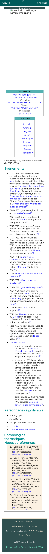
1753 (29, 95)
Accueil (6, 3)
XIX (31, 108)
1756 (19, 97)
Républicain (27, 153)
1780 (40, 102)
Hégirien (27, 145)
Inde (12, 181)
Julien (27, 135)
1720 (9, 102)
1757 (24, 97)
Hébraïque (27, 138)
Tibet (22, 219)
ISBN (15, 452)
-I (19, 114)
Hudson (35, 348)
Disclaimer (32, 526)
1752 (24, 95)
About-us (19, 521)
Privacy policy (18, 526)
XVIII (25, 108)
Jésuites (23, 314)
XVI (13, 108)
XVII (19, 108)
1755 (15, 97)
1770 (35, 102)
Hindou (27, 142)
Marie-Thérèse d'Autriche (23, 429)
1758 (29, 97)
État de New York (24, 351)
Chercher (42, 3)
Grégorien (27, 131)
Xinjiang (37, 250)
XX (36, 108)
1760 (29, 102)
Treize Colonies (17, 342)
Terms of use (25, 535)
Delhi (25, 307)
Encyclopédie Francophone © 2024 (24, 547)
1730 (14, 102)
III (29, 114)
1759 (34, 97)
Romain (27, 124)
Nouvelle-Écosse (21, 213)
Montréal (21, 267)
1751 (20, 95)
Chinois (27, 128)
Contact (30, 521)
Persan (27, 149)
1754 (34, 95)
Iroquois (28, 390)
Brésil (16, 317)
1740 (19, 102)
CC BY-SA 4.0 (36, 531)
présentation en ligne (21, 454)
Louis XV (14, 426)
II (26, 114)
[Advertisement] (24, 64)
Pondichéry (16, 191)
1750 (15, 95)
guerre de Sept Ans (31, 287)
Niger (36, 336)
